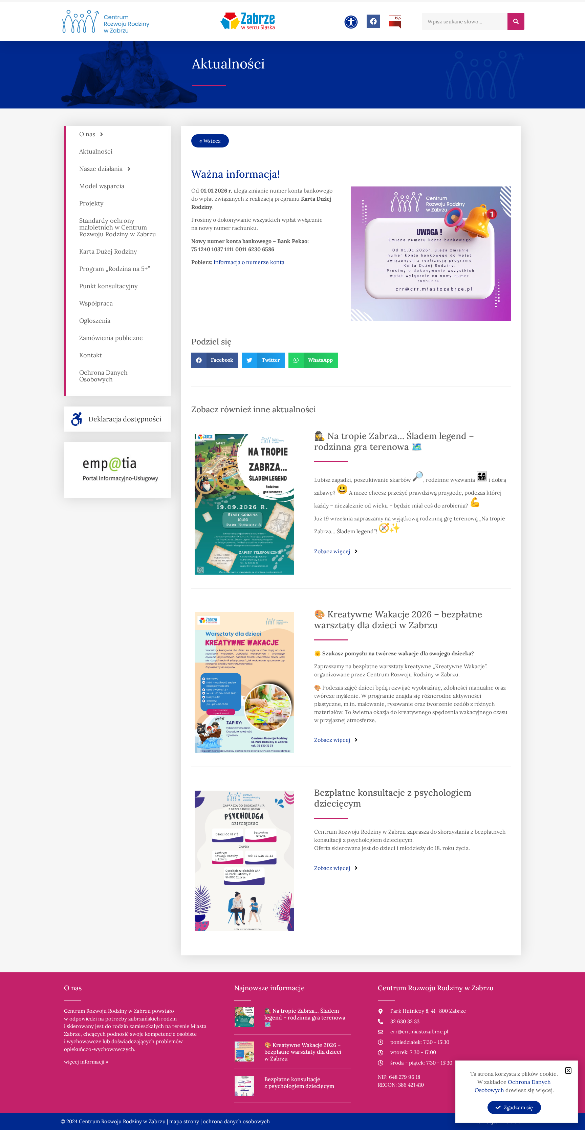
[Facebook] (373, 21)
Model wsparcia (101, 186)
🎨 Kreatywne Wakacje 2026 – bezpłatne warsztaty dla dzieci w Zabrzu (398, 620)
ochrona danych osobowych (236, 1121)
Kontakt (90, 355)
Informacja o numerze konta (249, 262)
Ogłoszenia (94, 320)
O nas (87, 134)
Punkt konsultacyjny (108, 286)
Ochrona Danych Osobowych (103, 376)
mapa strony (184, 1121)
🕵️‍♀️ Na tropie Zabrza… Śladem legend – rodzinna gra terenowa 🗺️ (394, 441)
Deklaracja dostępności (124, 419)
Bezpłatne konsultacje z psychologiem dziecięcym (392, 798)
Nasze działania (101, 169)
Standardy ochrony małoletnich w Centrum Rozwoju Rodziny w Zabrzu (117, 227)
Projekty (91, 203)
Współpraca (96, 303)
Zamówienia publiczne (111, 338)
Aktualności (95, 151)
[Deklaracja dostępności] (76, 419)
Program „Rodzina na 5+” (114, 269)
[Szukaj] (515, 21)
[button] (215, 360)
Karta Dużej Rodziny (108, 251)
